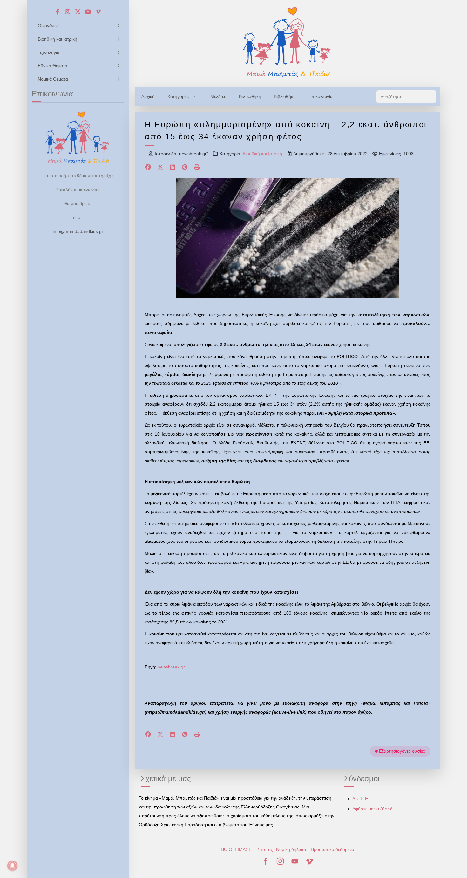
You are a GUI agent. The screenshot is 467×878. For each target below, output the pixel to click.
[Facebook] (148, 167)
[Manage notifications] (12, 866)
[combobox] (406, 96)
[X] (160, 167)
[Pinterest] (185, 167)
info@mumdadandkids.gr (78, 231)
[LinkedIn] (172, 167)
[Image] (287, 42)
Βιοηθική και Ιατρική (262, 153)
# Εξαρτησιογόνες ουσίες (400, 751)
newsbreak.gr (171, 666)
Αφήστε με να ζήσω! (372, 808)
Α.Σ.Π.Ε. (360, 798)
